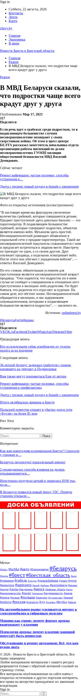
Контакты (16, 13)
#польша (28, 597)
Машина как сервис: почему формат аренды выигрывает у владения (35, 622)
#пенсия (68, 593)
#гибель (20, 580)
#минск (38, 589)
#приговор (41, 597)
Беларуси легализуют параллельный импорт (32, 462)
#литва (14, 589)
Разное (5, 77)
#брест (17, 575)
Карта (13, 21)
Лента (13, 17)
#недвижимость (53, 593)
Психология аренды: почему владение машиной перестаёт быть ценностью (37, 634)
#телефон (51, 602)
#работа (5, 602)
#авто (24, 569)
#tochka (13, 569)
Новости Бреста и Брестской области (27, 51)
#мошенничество (10, 593)
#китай (36, 585)
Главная (14, 35)
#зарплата (23, 585)
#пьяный (68, 597)
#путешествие (55, 597)
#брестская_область (48, 575)
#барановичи (39, 569)
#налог (26, 593)
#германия (7, 580)
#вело (74, 576)
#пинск (5, 597)
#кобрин (44, 585)
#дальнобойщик (48, 580)
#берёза (4, 576)
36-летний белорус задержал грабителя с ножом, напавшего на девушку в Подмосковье (35, 367)
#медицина (26, 589)
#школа (72, 602)
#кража (28, 320)
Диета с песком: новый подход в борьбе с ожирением (39, 186)
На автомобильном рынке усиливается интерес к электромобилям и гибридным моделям (38, 611)
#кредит (4, 589)
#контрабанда (58, 585)
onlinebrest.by (71, 313)
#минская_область (55, 589)
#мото (69, 589)
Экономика (17, 39)
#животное (7, 585)
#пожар (15, 597)
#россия (18, 602)
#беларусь (7, 320)
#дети (19, 320)
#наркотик (37, 593)
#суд (42, 602)
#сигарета (32, 602)
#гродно (32, 580)
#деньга (63, 580)
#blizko (4, 569)
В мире (14, 43)
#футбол (61, 602)
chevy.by (6, 28)
